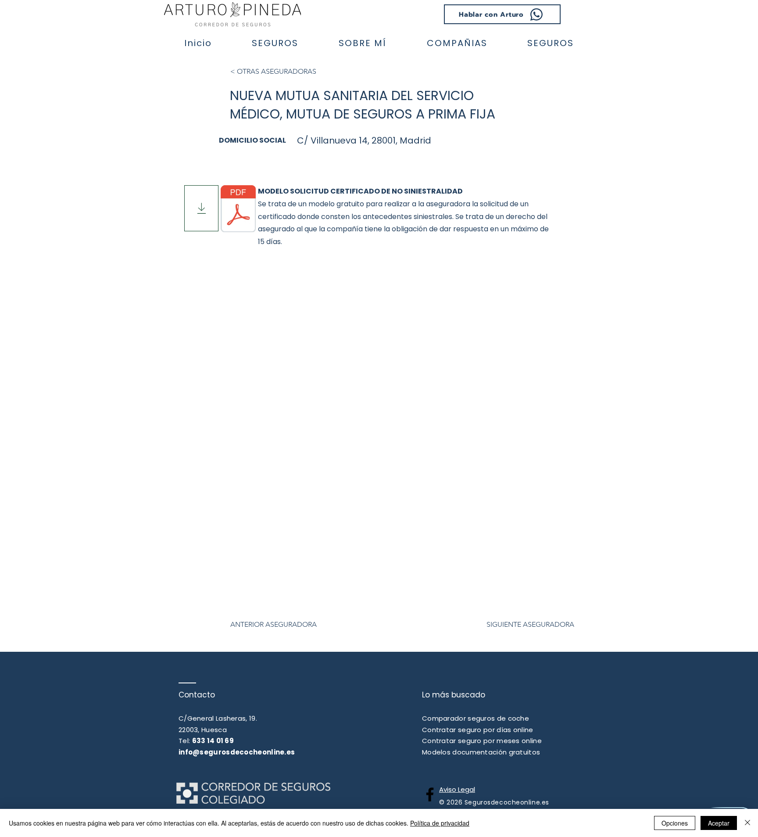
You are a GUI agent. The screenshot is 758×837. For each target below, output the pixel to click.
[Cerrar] (747, 823)
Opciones (674, 823)
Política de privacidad (439, 823)
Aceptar (718, 823)
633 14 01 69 (213, 740)
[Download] (201, 208)
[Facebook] (430, 794)
